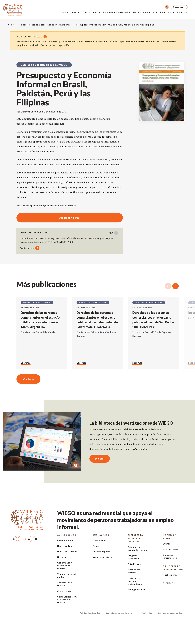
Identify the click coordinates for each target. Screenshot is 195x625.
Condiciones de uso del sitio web (121, 613)
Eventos (167, 543)
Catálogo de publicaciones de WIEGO (56, 205)
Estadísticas (134, 564)
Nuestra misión (65, 546)
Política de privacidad (90, 613)
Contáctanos (64, 591)
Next (175, 286)
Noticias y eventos (144, 12)
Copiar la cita (27, 248)
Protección (147, 613)
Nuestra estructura (67, 551)
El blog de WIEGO (137, 589)
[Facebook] (21, 539)
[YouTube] (36, 539)
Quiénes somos (68, 12)
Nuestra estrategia (102, 557)
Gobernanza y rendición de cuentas (64, 565)
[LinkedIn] (28, 539)
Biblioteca (166, 12)
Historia (61, 557)
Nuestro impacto (101, 551)
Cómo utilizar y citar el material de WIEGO (68, 599)
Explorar (100, 458)
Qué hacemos (90, 12)
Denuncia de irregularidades (171, 613)
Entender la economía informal (135, 538)
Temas (95, 546)
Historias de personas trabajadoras (135, 581)
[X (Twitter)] (14, 539)
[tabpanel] (42, 441)
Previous (168, 286)
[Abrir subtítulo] (75, 465)
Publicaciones (170, 574)
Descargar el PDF (48, 217)
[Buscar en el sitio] (167, 7)
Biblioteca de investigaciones (173, 568)
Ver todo (28, 379)
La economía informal (115, 12)
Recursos (182, 12)
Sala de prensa (170, 549)
